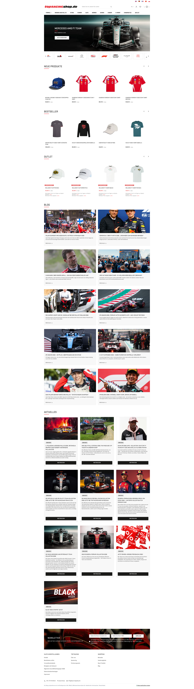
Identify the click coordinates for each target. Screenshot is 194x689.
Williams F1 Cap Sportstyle (80, 188)
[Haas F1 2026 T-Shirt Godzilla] (137, 128)
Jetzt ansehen (61, 37)
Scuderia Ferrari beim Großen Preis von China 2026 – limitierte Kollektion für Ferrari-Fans (131, 500)
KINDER (110, 12)
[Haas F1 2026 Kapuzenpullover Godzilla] (83, 128)
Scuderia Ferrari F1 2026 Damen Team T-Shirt (83, 98)
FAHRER (79, 12)
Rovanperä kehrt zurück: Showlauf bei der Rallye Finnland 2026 (67, 315)
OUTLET (137, 12)
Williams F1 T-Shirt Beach (106, 188)
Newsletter (54, 637)
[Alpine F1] (63, 56)
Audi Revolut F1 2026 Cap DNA (107, 143)
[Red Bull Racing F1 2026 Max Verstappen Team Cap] (57, 83)
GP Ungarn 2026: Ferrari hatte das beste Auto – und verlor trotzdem (122, 315)
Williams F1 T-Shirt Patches (133, 188)
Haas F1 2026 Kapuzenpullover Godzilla (83, 143)
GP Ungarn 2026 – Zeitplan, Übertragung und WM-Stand (63, 355)
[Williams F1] (52, 56)
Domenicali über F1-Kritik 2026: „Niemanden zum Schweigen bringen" (121, 235)
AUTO (86, 12)
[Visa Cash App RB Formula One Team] (142, 56)
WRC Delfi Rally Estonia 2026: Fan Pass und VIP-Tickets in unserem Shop (97, 446)
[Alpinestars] (86, 56)
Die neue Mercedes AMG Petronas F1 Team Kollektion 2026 (59, 555)
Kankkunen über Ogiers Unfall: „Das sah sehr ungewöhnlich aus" (67, 275)
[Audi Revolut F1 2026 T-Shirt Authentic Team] (57, 128)
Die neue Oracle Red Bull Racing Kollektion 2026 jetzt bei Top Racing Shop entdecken (96, 499)
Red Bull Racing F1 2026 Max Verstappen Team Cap (56, 98)
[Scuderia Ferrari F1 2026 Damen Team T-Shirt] (83, 83)
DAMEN (102, 12)
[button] (149, 33)
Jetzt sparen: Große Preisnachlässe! (130, 554)
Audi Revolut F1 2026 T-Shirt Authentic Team (56, 143)
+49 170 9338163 (51, 680)
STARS (72, 12)
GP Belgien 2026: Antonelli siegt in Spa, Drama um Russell (118, 395)
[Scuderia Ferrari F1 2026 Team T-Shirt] (110, 83)
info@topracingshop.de (74, 680)
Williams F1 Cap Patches (52, 188)
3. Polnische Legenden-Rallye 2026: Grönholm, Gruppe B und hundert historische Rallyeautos (61, 447)
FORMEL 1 (48, 12)
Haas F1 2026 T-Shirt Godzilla (134, 143)
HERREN (94, 12)
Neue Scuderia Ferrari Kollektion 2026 (94, 554)
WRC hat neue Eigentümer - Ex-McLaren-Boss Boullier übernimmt (121, 275)
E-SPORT (118, 12)
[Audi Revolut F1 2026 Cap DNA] (110, 128)
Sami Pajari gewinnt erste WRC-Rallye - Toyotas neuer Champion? (67, 395)
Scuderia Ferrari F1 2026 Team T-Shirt (109, 97)
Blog (47, 204)
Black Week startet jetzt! (54, 610)
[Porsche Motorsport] (131, 56)
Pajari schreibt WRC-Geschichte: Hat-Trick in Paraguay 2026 (65, 235)
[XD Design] (108, 56)
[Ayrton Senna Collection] (119, 56)
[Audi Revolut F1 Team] (74, 56)
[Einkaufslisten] (140, 7)
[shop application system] (143, 685)
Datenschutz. (94, 643)
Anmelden (138, 636)
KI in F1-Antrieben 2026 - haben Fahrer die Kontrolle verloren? (120, 355)
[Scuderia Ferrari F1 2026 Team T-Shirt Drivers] (137, 83)
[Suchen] (111, 7)
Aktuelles (50, 412)
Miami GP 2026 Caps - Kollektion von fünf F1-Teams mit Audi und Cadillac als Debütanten (132, 446)
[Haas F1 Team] (97, 56)
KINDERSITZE (127, 12)
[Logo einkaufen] (61, 7)
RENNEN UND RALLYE (61, 12)
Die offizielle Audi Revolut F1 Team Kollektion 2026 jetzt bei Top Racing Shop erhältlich (61, 499)
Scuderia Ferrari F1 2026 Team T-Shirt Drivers (136, 98)
